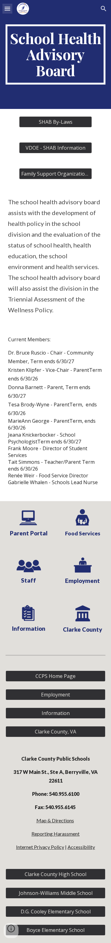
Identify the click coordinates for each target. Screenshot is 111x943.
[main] (55, 54)
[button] (7, 8)
